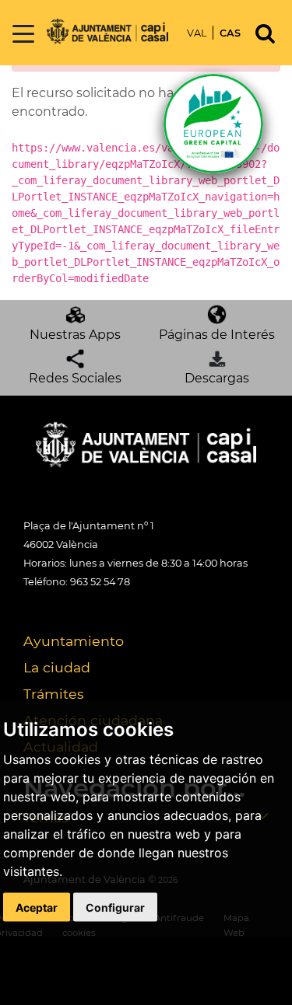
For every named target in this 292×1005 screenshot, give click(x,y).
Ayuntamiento (73, 641)
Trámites (53, 694)
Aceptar (37, 906)
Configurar (115, 906)
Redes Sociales (75, 378)
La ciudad (56, 667)
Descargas (217, 378)
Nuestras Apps (75, 334)
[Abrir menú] (23, 34)
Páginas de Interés (217, 334)
